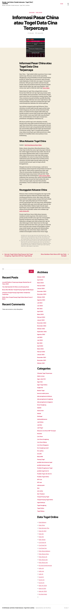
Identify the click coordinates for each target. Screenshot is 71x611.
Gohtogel (39, 416)
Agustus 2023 (41, 300)
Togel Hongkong (41, 505)
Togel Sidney (40, 511)
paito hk (41, 574)
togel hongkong (46, 244)
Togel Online (39, 12)
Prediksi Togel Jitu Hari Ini (44, 473)
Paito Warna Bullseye (44, 551)
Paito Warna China (46, 240)
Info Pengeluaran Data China (33, 145)
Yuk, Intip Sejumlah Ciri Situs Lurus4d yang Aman (15, 287)
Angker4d (40, 387)
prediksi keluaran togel (43, 465)
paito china (23, 240)
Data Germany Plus (43, 235)
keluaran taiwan (26, 239)
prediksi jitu (34, 244)
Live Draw (40, 436)
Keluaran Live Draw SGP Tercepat (46, 430)
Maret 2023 (40, 314)
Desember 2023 (41, 291)
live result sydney (39, 239)
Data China (42, 525)
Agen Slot (40, 382)
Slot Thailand (40, 494)
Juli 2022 (39, 337)
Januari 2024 (41, 288)
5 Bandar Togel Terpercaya (44, 373)
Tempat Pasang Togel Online (45, 499)
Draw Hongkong (41, 405)
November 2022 (41, 326)
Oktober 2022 (41, 328)
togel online (23, 246)
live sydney (40, 451)
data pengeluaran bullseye (44, 396)
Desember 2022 (41, 323)
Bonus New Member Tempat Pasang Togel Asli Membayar (18, 289)
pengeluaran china (27, 243)
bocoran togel (31, 235)
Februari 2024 (41, 285)
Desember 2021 (41, 357)
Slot (38, 488)
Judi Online (32, 12)
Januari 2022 (40, 354)
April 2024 (40, 280)
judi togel (26, 238)
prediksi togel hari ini (43, 471)
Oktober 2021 (41, 363)
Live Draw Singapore (43, 445)
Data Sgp (39, 236)
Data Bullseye (42, 522)
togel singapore (29, 246)
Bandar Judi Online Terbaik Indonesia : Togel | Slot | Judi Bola (17, 3)
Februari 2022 (41, 351)
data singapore (44, 236)
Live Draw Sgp (43, 548)
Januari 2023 (41, 320)
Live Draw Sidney (42, 442)
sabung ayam (41, 485)
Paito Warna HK (24, 242)
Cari (3, 268)
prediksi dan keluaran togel (44, 462)
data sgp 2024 (43, 585)
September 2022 (42, 331)
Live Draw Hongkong (43, 439)
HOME (61, 3)
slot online (40, 491)
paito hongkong (29, 240)
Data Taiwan (42, 539)
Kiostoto (39, 433)
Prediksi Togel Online (43, 476)
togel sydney (35, 246)
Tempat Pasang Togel (43, 496)
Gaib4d (39, 407)
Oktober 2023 (41, 297)
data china (36, 235)
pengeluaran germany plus (36, 243)
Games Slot (40, 410)
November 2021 (41, 360)
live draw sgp (33, 239)
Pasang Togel (41, 459)
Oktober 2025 (41, 277)
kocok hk (41, 577)
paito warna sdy (24, 211)
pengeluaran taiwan (47, 243)
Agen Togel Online (42, 384)
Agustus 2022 (41, 334)
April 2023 (40, 311)
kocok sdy (41, 582)
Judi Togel (40, 428)
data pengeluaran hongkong (45, 399)
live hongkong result (43, 448)
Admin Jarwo (40, 376)
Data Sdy (41, 534)
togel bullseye (41, 502)
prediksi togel (40, 244)
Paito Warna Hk (43, 557)
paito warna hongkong (32, 242)
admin (32, 33)
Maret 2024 (40, 282)
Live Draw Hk (42, 542)
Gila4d (39, 413)
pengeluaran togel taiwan (26, 244)
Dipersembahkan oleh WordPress (43, 607)
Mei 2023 (39, 308)
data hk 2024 (42, 588)
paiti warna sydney (47, 239)
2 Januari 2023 (40, 33)
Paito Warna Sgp (43, 562)
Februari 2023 (41, 317)
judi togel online (32, 238)
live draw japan (43, 594)
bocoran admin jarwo (43, 393)
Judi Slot (39, 425)
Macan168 (40, 456)
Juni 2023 (40, 305)
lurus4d (39, 453)
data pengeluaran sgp (32, 236)
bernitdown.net (24, 235)
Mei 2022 (39, 343)
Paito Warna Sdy (43, 559)
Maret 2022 (40, 349)
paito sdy (35, 240)
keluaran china (39, 238)
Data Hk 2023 (42, 531)
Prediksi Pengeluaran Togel (44, 468)
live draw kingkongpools (45, 565)
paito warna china (44, 175)
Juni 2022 (40, 340)
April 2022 (40, 346)
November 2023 (41, 294)
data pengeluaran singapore (45, 402)
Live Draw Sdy (43, 545)
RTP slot (39, 482)
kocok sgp (41, 579)
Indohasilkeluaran (42, 419)
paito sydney (39, 240)
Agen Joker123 (41, 379)
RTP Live (39, 479)
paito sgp (41, 571)
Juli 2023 (39, 303)
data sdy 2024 (43, 591)
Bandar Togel (40, 390)
